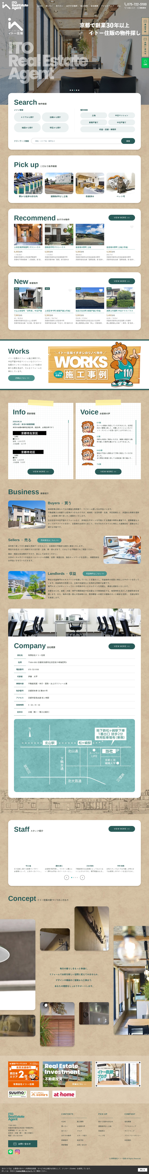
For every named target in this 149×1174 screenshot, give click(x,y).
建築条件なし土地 (104, 1126)
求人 (119, 5)
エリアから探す (27, 117)
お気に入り (131, 8)
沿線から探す (55, 117)
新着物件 (64, 1140)
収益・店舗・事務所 (107, 129)
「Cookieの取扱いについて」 (24, 1171)
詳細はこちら (20, 378)
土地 (94, 115)
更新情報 (64, 1145)
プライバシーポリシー (133, 1135)
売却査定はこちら (48, 540)
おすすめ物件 (71, 5)
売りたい (59, 5)
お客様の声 (81, 1126)
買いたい (49, 5)
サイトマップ (129, 1131)
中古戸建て (121, 122)
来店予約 (80, 1140)
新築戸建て (93, 122)
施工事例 (84, 5)
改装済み (101, 1131)
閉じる (142, 1170)
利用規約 (128, 1140)
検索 (128, 141)
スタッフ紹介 (82, 1135)
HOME (40, 5)
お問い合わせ (24, 1143)
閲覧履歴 (142, 8)
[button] (70, 90)
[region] (41, 442)
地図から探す (27, 127)
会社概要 (94, 5)
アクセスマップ (107, 5)
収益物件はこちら (93, 574)
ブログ (79, 1131)
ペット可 (101, 1135)
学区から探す (55, 127)
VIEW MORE (120, 218)
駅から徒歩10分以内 (105, 1121)
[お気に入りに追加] (39, 226)
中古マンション (121, 115)
